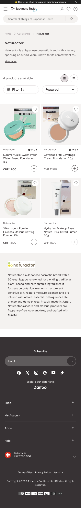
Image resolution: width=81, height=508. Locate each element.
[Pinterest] (45, 373)
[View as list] (74, 78)
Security (58, 472)
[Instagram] (36, 373)
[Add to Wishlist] (35, 109)
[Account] (62, 9)
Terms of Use (25, 472)
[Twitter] (27, 373)
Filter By (18, 89)
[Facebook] (19, 373)
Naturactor (9, 149)
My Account (12, 415)
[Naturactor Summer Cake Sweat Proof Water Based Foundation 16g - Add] (34, 168)
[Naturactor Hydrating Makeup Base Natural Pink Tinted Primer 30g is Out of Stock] (75, 242)
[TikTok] (62, 373)
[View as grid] (64, 78)
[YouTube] (53, 373)
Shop (8, 403)
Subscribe (71, 361)
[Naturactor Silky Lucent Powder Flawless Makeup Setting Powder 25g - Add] (34, 242)
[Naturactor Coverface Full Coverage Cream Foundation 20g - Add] (75, 168)
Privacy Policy (43, 472)
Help (8, 440)
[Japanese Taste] (24, 9)
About (9, 428)
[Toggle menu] (5, 9)
